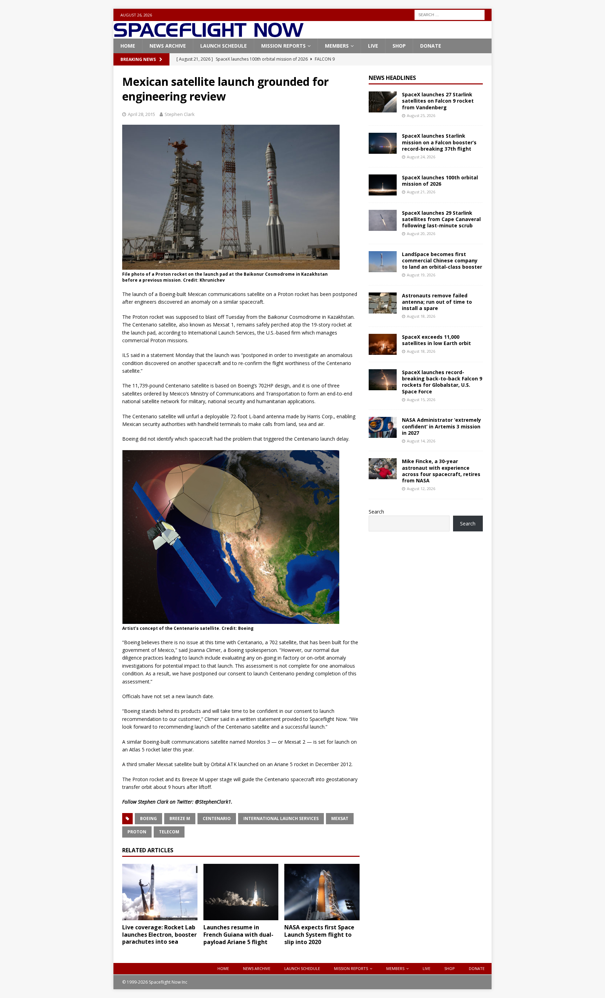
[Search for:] (450, 14)
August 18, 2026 (421, 316)
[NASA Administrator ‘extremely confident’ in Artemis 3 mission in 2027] (383, 427)
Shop (399, 45)
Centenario (217, 818)
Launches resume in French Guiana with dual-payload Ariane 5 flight (238, 934)
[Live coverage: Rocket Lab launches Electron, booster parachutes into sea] (159, 892)
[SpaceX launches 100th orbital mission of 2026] (383, 184)
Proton (136, 832)
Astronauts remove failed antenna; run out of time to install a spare (437, 301)
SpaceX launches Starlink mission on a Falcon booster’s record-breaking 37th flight (439, 142)
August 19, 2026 (421, 274)
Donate (430, 45)
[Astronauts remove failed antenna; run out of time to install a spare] (383, 303)
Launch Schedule (223, 45)
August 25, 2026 (421, 115)
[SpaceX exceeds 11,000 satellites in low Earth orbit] (383, 344)
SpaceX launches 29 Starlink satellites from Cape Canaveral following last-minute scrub (441, 219)
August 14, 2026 (421, 440)
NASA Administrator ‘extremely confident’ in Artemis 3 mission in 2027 (441, 426)
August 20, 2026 (421, 233)
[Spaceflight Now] (208, 34)
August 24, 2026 (421, 156)
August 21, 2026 (421, 191)
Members (337, 45)
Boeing (148, 818)
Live (373, 45)
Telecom (169, 832)
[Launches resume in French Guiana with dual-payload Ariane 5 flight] (241, 892)
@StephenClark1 (213, 801)
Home (127, 45)
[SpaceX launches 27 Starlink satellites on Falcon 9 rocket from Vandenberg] (383, 101)
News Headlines (392, 78)
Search (376, 511)
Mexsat (339, 818)
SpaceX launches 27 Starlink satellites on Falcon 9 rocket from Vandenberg (438, 100)
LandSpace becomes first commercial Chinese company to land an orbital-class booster (442, 260)
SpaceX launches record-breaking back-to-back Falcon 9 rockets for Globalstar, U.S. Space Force (442, 382)
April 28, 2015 (141, 114)
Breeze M (179, 818)
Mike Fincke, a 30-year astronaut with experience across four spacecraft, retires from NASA (441, 471)
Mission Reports (283, 45)
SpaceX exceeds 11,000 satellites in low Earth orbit (436, 339)
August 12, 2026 (421, 488)
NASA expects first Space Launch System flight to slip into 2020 (319, 934)
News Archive (167, 45)
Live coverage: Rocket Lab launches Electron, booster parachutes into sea (159, 934)
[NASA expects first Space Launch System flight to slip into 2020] (322, 892)
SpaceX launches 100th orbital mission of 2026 (440, 180)
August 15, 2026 (421, 399)
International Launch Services (281, 818)
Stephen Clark (180, 114)
